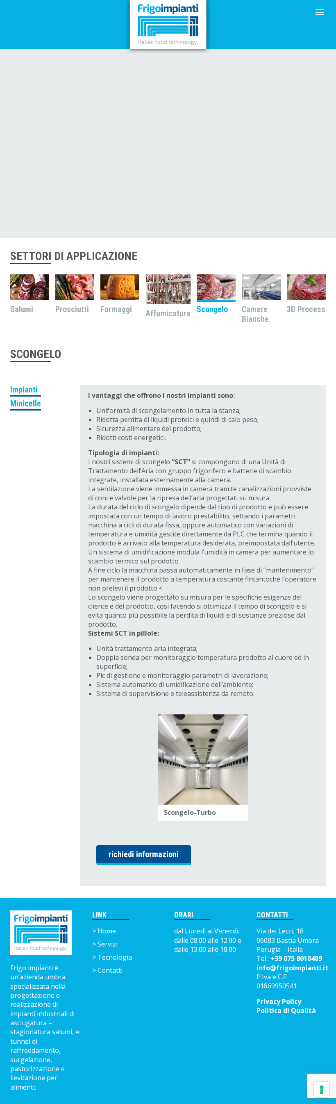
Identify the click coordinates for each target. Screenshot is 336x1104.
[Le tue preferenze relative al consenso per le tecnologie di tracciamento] (321, 1089)
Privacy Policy (279, 1001)
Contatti (110, 970)
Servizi (108, 944)
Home (107, 930)
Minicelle (25, 403)
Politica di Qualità (286, 1010)
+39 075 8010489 (296, 958)
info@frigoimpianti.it (292, 967)
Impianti (24, 390)
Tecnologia (115, 957)
